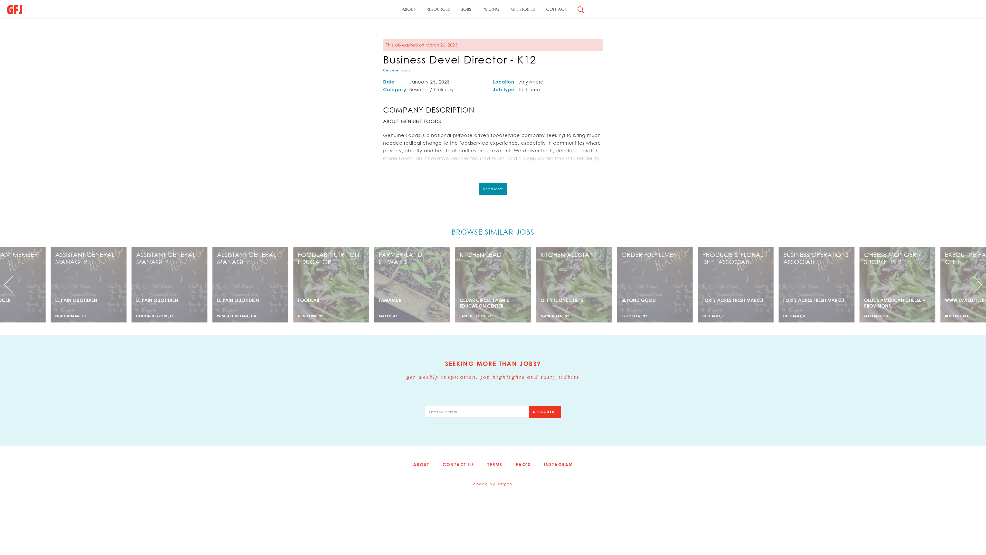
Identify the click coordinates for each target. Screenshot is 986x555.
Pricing (490, 9)
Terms (495, 464)
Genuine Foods (396, 70)
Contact (556, 9)
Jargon (505, 484)
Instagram (558, 464)
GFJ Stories (523, 9)
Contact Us (458, 464)
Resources (438, 9)
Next (912, 284)
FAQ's (523, 464)
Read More (493, 189)
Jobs (466, 9)
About (408, 9)
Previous (74, 284)
